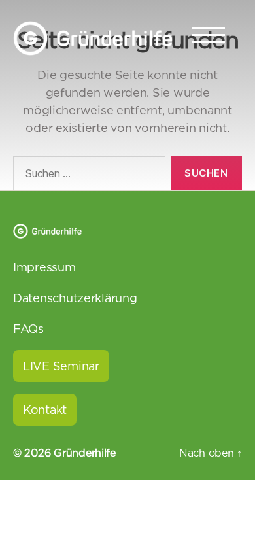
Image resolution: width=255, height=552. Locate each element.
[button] (23, 528)
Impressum (44, 267)
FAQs (28, 328)
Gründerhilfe (85, 452)
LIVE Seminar (61, 366)
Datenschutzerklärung (75, 298)
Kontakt (45, 410)
